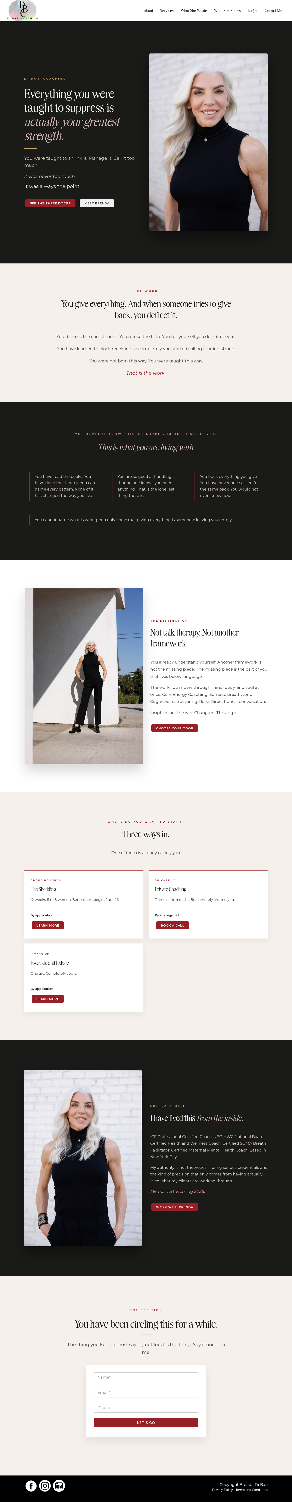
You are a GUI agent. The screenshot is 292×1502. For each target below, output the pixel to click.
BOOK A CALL (172, 925)
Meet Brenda (96, 203)
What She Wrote (194, 10)
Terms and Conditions (252, 1490)
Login (252, 10)
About (148, 10)
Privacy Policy (222, 1490)
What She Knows (227, 10)
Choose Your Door (174, 728)
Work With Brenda (174, 1207)
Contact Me (273, 10)
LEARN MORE (47, 925)
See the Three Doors (50, 203)
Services (167, 10)
